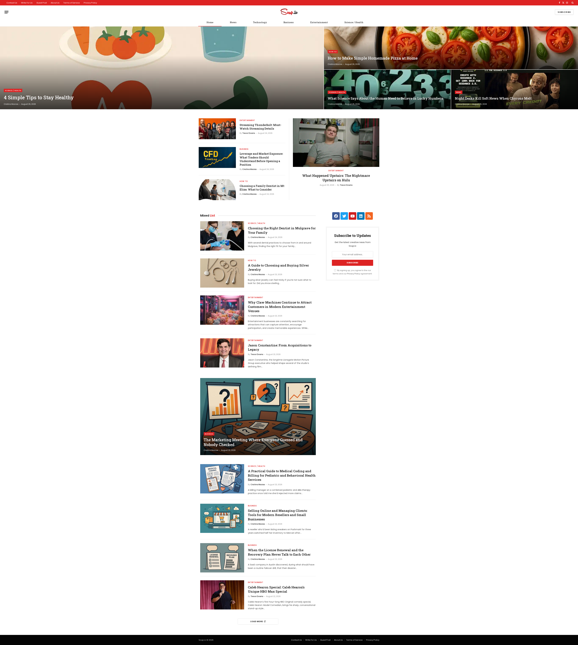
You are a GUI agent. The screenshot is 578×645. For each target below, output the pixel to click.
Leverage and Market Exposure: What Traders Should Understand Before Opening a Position (261, 159)
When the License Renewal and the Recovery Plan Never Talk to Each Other (279, 552)
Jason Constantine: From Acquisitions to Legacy (279, 347)
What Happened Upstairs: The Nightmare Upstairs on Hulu (336, 177)
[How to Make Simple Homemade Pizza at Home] (451, 47)
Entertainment (319, 22)
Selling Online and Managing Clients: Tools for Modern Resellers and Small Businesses (277, 515)
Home (210, 22)
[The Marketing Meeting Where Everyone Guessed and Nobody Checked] (258, 416)
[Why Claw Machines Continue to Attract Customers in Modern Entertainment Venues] (222, 310)
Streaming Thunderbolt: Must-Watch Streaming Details (260, 126)
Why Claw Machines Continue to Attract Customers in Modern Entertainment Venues (280, 306)
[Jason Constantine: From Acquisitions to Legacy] (222, 353)
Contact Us (11, 2)
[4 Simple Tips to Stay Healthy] (162, 67)
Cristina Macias (11, 104)
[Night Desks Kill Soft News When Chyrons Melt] (514, 89)
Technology (260, 22)
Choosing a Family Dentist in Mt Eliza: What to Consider (262, 187)
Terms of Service (71, 2)
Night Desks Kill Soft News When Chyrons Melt (493, 98)
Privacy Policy (90, 2)
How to (333, 51)
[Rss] (369, 216)
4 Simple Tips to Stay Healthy (39, 98)
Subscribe (564, 12)
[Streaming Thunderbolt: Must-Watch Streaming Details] (217, 128)
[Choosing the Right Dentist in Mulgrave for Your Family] (222, 236)
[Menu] (6, 12)
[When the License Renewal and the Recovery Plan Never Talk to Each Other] (222, 557)
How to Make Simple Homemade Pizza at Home (373, 58)
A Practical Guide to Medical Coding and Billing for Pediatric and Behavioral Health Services (282, 475)
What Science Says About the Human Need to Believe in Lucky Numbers (385, 98)
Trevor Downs (248, 133)
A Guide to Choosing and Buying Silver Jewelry (278, 267)
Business (288, 22)
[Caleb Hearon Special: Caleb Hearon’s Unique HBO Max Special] (222, 595)
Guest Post (41, 2)
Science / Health (353, 22)
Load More (256, 621)
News (233, 22)
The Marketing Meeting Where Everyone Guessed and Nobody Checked (253, 442)
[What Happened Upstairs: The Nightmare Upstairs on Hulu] (336, 142)
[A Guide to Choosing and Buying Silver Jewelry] (222, 273)
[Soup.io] (289, 12)
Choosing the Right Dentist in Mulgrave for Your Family (282, 230)
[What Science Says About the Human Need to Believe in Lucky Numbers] (387, 89)
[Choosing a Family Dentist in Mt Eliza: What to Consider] (217, 189)
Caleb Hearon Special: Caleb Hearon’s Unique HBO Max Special (276, 589)
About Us (55, 2)
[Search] (572, 2)
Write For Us (27, 2)
